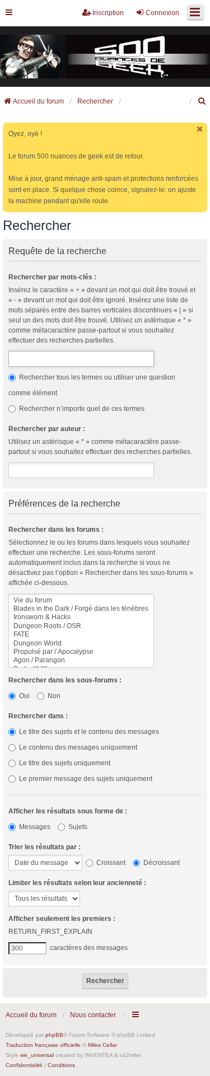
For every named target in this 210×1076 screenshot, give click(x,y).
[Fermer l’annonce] (200, 129)
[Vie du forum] (81, 600)
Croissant (110, 863)
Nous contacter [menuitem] (93, 1015)
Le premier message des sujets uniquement (84, 779)
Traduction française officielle (43, 1045)
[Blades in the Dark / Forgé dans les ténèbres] (81, 609)
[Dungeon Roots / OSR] (81, 626)
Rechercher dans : (38, 716)
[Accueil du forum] (105, 57)
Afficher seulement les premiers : (61, 919)
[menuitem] (202, 101)
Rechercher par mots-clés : (52, 277)
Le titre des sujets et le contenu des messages (88, 732)
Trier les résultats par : (44, 847)
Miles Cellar (102, 1045)
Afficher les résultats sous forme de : (67, 811)
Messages (33, 827)
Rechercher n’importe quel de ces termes (80, 409)
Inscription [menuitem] (108, 13)
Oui (23, 696)
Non (53, 696)
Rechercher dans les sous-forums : (65, 680)
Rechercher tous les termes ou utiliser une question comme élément (91, 385)
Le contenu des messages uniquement (77, 747)
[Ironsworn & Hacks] (81, 617)
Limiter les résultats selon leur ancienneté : (77, 883)
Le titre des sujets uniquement (63, 763)
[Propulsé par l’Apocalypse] (81, 652)
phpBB (54, 1035)
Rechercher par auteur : (46, 429)
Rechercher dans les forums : (56, 530)
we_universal (37, 1055)
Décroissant (161, 863)
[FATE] (81, 634)
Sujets (77, 827)
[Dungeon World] (81, 643)
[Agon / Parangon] (81, 660)
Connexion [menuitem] (162, 13)
